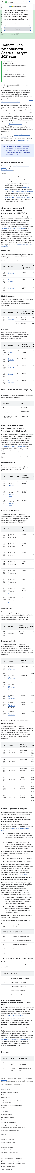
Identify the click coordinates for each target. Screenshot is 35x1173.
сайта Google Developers (15, 1015)
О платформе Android (7, 1158)
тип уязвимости (6, 228)
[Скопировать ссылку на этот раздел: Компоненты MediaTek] (20, 511)
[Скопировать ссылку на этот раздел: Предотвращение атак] (25, 163)
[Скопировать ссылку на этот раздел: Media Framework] (16, 296)
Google (3, 1039)
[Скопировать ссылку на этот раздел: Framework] (11, 251)
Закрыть (17, 24)
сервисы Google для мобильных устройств (17, 197)
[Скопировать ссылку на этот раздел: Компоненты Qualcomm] (21, 641)
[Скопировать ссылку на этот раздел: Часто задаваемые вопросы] (30, 809)
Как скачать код (5, 1097)
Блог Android (4, 1120)
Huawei (8, 1039)
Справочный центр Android (8, 1137)
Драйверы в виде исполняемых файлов (11, 1105)
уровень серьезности (18, 228)
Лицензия (19, 1161)
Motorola (17, 1039)
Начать (17, 29)
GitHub (3, 1108)
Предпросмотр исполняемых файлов (11, 1100)
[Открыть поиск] (23, 2)
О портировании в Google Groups (10, 1130)
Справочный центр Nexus (8, 1142)
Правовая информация (8, 1161)
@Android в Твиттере (6, 1114)
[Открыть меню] (2, 2)
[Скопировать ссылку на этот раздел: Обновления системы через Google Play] (3, 392)
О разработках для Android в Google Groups (13, 1127)
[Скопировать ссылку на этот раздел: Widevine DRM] (14, 609)
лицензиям (4, 1080)
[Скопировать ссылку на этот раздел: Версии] (10, 1052)
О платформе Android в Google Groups (11, 1125)
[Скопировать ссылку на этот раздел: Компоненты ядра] (16, 463)
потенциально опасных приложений (22, 191)
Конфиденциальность (8, 1163)
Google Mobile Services (7, 1147)
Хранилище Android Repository (9, 1092)
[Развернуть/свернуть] (11, 62)
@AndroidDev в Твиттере (7, 1117)
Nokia (22, 1039)
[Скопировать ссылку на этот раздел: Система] (9, 329)
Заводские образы (6, 1102)
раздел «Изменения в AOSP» (10, 34)
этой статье (23, 874)
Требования (4, 1095)
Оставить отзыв (20, 1163)
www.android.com (6, 1144)
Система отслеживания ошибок (9, 1152)
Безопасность (19, 41)
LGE (12, 1039)
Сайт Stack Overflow (6, 1150)
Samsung (27, 1039)
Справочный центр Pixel (7, 1139)
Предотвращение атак (23, 141)
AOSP (2, 41)
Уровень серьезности (15, 124)
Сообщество (18, 1158)
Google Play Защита (7, 170)
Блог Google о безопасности (9, 1122)
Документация (10, 41)
